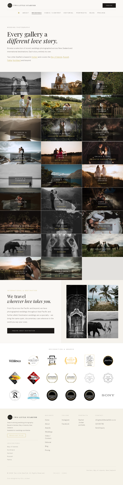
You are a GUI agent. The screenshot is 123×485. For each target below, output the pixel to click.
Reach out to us (16, 435)
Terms (64, 473)
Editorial (69, 13)
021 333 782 (99, 424)
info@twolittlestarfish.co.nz (105, 420)
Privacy (56, 473)
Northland (17, 60)
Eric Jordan (25, 478)
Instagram (65, 420)
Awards (48, 428)
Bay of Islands (56, 57)
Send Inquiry (100, 428)
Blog (92, 13)
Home (47, 420)
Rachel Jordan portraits (82, 422)
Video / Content (52, 13)
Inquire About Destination (23, 331)
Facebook (65, 424)
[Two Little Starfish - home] (21, 5)
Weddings (37, 13)
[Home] (19, 13)
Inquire (109, 5)
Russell (66, 57)
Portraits (81, 13)
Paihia (9, 60)
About (26, 13)
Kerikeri (34, 57)
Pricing (101, 13)
